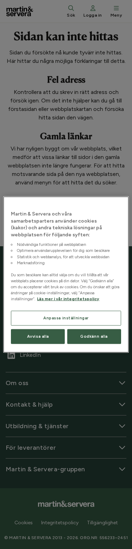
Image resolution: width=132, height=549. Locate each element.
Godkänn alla (94, 336)
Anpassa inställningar (66, 317)
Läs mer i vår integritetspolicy (68, 298)
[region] (65, 274)
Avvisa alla (38, 336)
